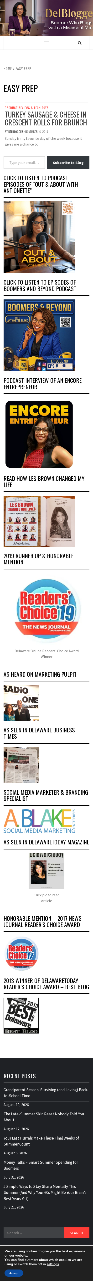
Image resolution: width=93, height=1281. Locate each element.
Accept (13, 1273)
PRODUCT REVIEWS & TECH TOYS (27, 107)
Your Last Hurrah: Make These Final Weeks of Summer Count (41, 1141)
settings (53, 1264)
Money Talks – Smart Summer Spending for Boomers (41, 1165)
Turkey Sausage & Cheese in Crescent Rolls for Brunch (46, 118)
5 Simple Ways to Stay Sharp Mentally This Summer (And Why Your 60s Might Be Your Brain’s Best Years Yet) (45, 1192)
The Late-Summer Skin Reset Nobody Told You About (44, 1117)
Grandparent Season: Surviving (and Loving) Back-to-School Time (46, 1093)
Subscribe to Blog (68, 162)
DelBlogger (16, 131)
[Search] (80, 43)
